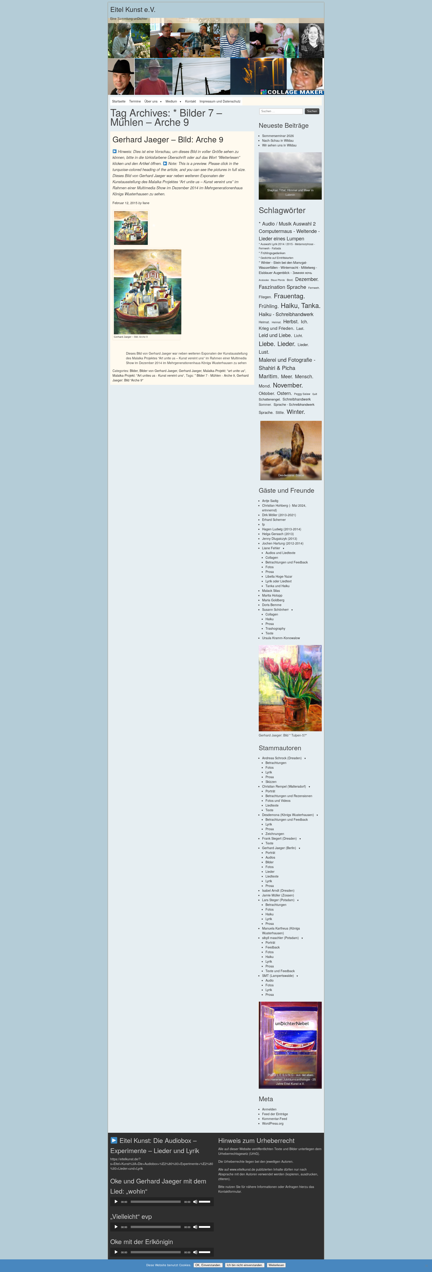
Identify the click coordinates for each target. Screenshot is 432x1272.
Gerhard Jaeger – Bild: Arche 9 (167, 139)
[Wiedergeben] (116, 1201)
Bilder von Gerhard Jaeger (158, 370)
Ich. (304, 321)
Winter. (296, 411)
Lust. (264, 351)
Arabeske (264, 280)
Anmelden (269, 1109)
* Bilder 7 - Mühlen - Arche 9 (215, 375)
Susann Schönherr (275, 609)
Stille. (280, 412)
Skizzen (271, 781)
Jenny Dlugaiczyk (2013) (279, 538)
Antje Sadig (270, 500)
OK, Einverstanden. (208, 1265)
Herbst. (291, 321)
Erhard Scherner (274, 519)
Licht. (298, 335)
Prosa (270, 571)
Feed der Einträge (275, 1114)
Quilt (314, 394)
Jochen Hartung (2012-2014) (283, 543)
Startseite (119, 101)
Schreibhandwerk (297, 399)
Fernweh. (314, 288)
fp (263, 524)
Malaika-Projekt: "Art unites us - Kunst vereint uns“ (148, 375)
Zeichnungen (275, 833)
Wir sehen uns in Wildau (279, 145)
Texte (269, 633)
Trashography (275, 628)
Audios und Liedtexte (280, 552)
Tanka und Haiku (278, 586)
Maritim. (269, 376)
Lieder (270, 871)
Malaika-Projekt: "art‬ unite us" (224, 370)
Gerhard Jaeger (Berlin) (279, 848)
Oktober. (267, 393)
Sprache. (266, 412)
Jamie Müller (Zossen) (278, 895)
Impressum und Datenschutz (220, 101)
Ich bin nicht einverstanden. (245, 1265)
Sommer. (265, 404)
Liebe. (267, 343)
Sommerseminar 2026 (278, 135)
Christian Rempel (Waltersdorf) (284, 786)
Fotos (270, 567)
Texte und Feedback (280, 971)
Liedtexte (272, 805)
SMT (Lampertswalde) (278, 975)
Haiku (270, 619)
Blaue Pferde (278, 280)
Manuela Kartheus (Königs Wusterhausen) (281, 930)
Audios (270, 857)
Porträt (270, 791)
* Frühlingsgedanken (272, 253)
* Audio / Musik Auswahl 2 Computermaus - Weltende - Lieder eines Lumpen (289, 231)
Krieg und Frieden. (276, 328)
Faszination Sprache (282, 286)
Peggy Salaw (302, 394)
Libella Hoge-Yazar (279, 576)
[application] (162, 1201)
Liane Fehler (271, 548)
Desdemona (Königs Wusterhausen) (288, 814)
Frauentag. (289, 295)
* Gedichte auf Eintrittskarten (276, 258)
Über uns (151, 101)
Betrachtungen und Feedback (287, 562)
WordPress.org (273, 1123)
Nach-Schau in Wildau (278, 140)
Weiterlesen (276, 1265)
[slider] (205, 1201)
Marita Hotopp (272, 595)
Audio (270, 980)
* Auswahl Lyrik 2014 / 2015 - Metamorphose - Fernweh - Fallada (287, 246)
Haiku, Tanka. (301, 305)
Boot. (290, 280)
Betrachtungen (276, 762)
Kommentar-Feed (274, 1118)
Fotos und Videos (278, 800)
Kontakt (190, 101)
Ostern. (284, 393)
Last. (300, 328)
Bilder (134, 370)
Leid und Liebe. (275, 334)
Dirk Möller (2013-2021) (279, 515)
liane (146, 203)
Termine (135, 101)
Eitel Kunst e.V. (132, 9)
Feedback (273, 947)
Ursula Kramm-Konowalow (281, 638)
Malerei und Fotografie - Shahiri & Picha (287, 364)
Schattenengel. (270, 399)
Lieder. (286, 343)
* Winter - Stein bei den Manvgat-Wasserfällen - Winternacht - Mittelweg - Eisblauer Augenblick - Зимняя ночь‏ (288, 267)
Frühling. (269, 305)
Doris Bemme (271, 604)
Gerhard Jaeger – (124, 336)
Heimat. (264, 322)
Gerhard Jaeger (190, 370)
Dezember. (307, 278)
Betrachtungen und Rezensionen (289, 795)
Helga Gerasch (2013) (278, 533)
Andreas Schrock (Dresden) (282, 758)
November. (288, 384)
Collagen (272, 557)
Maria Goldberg (273, 600)
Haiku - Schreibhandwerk (286, 313)
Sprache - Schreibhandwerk (294, 404)
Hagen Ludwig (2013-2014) (281, 529)
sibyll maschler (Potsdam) (280, 937)
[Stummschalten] (195, 1201)
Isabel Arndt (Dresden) (278, 890)
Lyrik (269, 772)
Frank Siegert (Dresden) (279, 838)
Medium (171, 101)
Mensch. (304, 376)
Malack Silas (271, 590)
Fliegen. (265, 296)
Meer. (287, 376)
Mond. (265, 386)
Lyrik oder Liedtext (279, 581)
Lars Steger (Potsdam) (278, 900)
